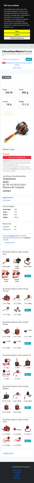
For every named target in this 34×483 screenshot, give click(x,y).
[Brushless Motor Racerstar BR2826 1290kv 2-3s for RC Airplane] (6, 331)
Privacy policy (17, 470)
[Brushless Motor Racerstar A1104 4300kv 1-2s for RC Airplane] (17, 428)
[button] (12, 236)
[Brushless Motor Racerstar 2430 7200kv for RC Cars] (6, 342)
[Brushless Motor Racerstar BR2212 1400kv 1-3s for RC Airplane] (6, 439)
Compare (7, 113)
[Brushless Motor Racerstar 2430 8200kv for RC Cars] (17, 342)
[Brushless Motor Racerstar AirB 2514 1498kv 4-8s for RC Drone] (6, 395)
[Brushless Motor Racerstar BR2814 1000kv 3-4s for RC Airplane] (6, 373)
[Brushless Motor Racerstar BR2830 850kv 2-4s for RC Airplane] (6, 406)
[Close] (32, 46)
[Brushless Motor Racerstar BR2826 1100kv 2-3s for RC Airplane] (17, 373)
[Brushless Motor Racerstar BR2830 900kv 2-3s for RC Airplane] (17, 331)
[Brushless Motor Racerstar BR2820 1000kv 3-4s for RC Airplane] (6, 362)
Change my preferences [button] (17, 38)
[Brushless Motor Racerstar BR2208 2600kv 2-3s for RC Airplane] (17, 298)
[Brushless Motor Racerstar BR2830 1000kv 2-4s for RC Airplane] (17, 406)
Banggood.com (10, 242)
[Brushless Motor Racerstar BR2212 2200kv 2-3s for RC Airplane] (6, 309)
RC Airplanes (7, 200)
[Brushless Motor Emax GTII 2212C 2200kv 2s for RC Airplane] (17, 309)
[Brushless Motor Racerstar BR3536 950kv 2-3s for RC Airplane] (17, 362)
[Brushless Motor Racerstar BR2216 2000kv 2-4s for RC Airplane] (27, 395)
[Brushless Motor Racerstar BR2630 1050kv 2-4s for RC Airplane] (27, 362)
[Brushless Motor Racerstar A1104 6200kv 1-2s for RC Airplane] (27, 428)
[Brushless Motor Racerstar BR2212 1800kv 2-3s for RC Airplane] (27, 298)
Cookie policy (17, 472)
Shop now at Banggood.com (17, 157)
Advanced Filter (17, 67)
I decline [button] (17, 34)
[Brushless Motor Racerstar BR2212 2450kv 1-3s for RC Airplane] (17, 439)
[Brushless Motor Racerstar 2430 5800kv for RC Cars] (27, 331)
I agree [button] (17, 31)
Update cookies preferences (17, 476)
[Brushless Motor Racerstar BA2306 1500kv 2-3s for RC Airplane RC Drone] (6, 298)
